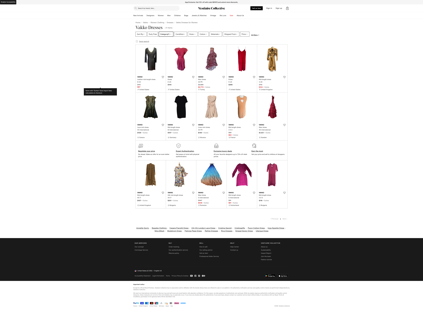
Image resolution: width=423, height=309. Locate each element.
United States (153, 306)
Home (137, 22)
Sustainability (266, 250)
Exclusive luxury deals (223, 151)
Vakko (145, 22)
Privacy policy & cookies (180, 276)
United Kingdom (143, 306)
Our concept (139, 247)
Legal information (158, 276)
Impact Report (266, 253)
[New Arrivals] (145, 15)
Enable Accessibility (8, 2)
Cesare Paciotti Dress (179, 228)
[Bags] (190, 15)
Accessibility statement (142, 276)
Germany (161, 306)
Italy (172, 306)
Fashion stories (266, 259)
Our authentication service (178, 250)
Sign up (279, 8)
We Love (223, 15)
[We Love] (228, 15)
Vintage (213, 15)
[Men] (172, 15)
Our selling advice (205, 250)
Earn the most (257, 151)
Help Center (234, 247)
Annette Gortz (142, 228)
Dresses (170, 22)
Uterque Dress (262, 231)
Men (169, 15)
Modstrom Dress (174, 231)
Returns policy (174, 253)
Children (177, 15)
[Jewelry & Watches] (208, 15)
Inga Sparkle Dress (276, 228)
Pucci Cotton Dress (256, 228)
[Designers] (156, 15)
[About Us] (246, 15)
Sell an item (256, 8)
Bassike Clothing (159, 228)
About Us (240, 15)
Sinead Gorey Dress (244, 231)
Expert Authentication (185, 151)
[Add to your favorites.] (162, 77)
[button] (287, 8)
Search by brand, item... (146, 8)
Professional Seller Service (209, 256)
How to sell (203, 247)
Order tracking (174, 247)
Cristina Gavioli (225, 228)
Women (161, 15)
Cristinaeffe (240, 228)
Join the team (266, 256)
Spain (167, 306)
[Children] (182, 15)
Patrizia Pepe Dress (193, 231)
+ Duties (207, 87)
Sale (231, 15)
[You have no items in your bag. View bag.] (287, 8)
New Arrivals (138, 15)
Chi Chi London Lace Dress (203, 228)
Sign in (269, 8)
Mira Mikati (159, 231)
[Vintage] (218, 15)
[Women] (165, 15)
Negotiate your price (146, 151)
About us (264, 247)
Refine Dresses (211, 231)
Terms (168, 276)
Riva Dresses (226, 231)
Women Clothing (157, 22)
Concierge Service (141, 250)
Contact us (234, 250)
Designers (150, 15)
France (135, 306)
